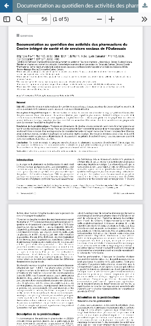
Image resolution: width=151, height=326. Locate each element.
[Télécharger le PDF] (144, 6)
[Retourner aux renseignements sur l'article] (6, 6)
